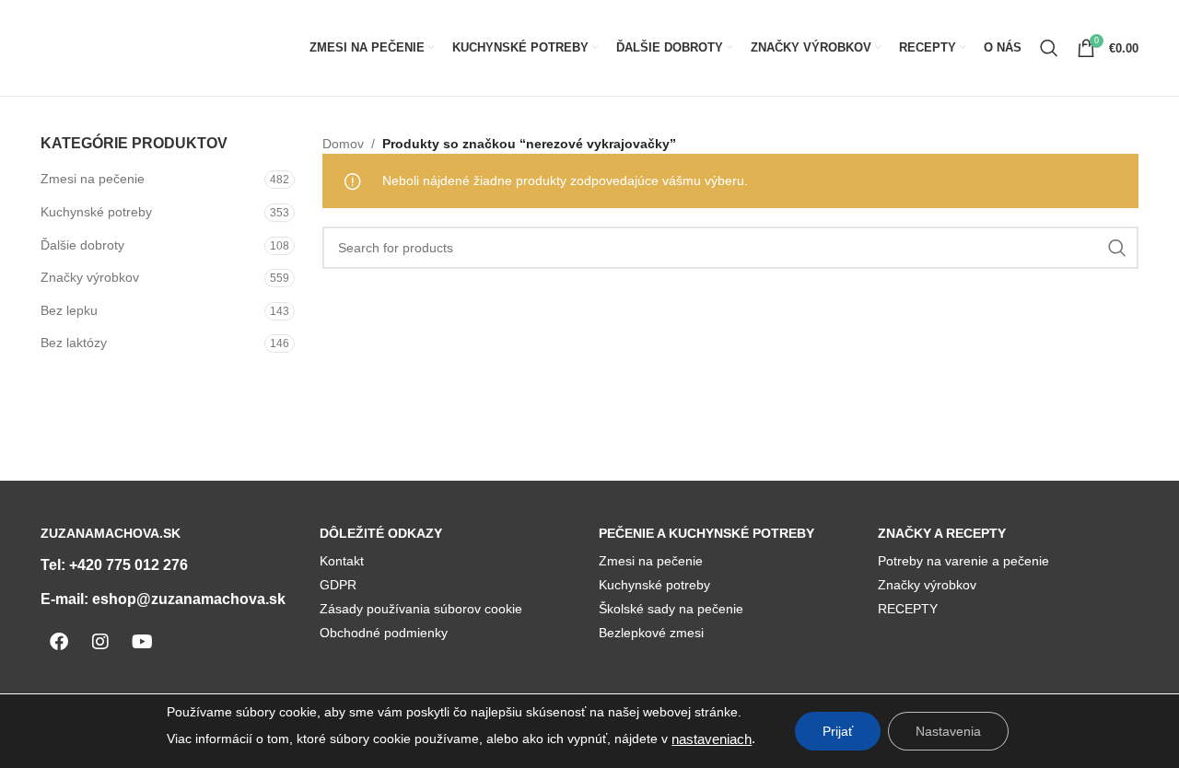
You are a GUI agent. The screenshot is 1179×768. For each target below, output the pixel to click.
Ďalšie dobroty (82, 245)
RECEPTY (908, 608)
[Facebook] (59, 641)
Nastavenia (948, 731)
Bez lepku (69, 310)
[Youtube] (141, 641)
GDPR (338, 584)
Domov (343, 143)
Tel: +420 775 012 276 (114, 565)
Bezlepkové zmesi (651, 632)
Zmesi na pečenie (93, 178)
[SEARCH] (1117, 248)
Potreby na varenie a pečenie (963, 560)
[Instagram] (100, 641)
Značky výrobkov (90, 277)
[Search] (1049, 47)
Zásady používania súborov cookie (421, 608)
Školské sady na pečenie (671, 608)
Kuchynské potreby (96, 211)
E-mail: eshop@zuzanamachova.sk (163, 599)
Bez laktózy (74, 342)
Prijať (838, 731)
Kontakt (342, 560)
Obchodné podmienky (384, 632)
